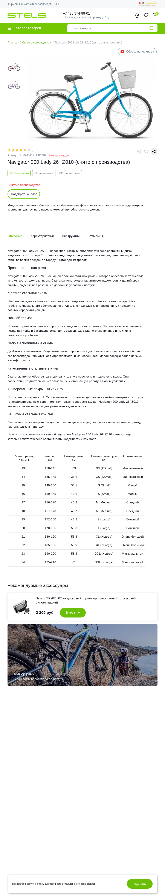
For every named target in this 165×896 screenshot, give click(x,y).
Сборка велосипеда (140, 51)
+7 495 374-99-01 (76, 13)
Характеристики (42, 236)
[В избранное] (146, 151)
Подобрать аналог (24, 194)
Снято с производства (36, 42)
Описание (15, 236)
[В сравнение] (139, 151)
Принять (140, 884)
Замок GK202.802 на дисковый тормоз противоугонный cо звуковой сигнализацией (86, 600)
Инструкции (70, 236)
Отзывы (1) (96, 236)
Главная (13, 42)
